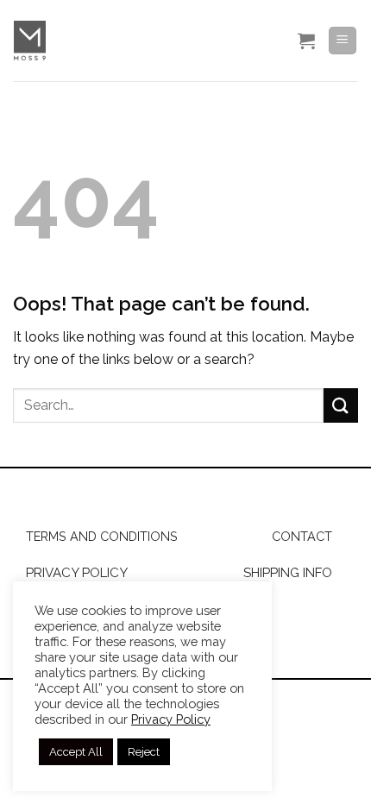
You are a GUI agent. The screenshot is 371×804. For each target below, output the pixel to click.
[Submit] (341, 405)
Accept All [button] (76, 751)
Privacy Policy (171, 719)
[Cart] (306, 41)
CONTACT (302, 536)
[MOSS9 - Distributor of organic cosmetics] (128, 40)
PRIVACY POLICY (77, 573)
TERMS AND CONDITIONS (102, 536)
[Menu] (343, 41)
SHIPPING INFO (287, 573)
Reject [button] (144, 751)
